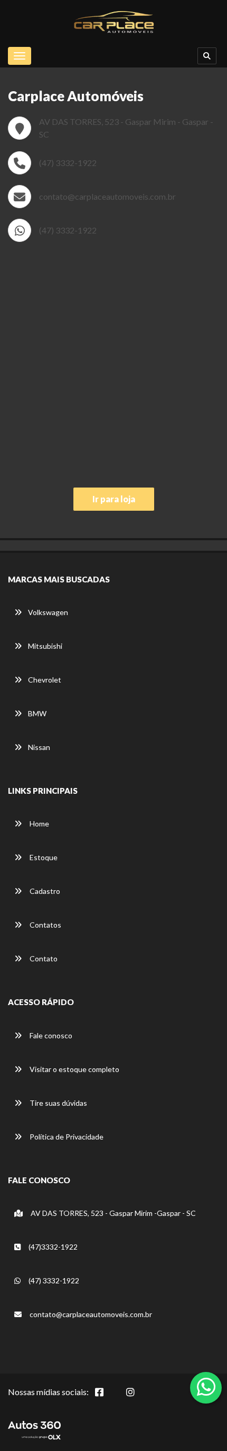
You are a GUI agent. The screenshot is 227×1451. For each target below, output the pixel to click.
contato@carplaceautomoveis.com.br (107, 196)
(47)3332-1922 (52, 1246)
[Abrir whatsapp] (206, 1386)
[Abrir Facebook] (107, 1397)
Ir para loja (113, 499)
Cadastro (44, 891)
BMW (37, 713)
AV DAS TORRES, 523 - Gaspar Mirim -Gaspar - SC (112, 1213)
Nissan (39, 747)
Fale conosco (50, 1035)
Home (38, 823)
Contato (43, 958)
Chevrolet (44, 679)
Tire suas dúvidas (57, 1102)
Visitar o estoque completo (73, 1069)
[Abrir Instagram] (139, 1397)
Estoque (43, 857)
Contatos (44, 924)
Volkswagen (48, 612)
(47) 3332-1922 (68, 163)
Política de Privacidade (65, 1136)
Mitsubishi (45, 645)
